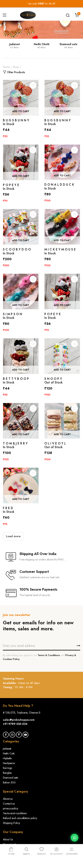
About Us (8, 839)
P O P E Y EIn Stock (11, 187)
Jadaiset (14, 44)
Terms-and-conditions (15, 813)
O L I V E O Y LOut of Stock (55, 445)
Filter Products (16, 72)
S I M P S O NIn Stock (12, 316)
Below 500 (9, 782)
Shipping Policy (11, 823)
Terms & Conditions (49, 655)
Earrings (7, 768)
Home (6, 67)
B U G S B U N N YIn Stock (16, 122)
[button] (33, 85)
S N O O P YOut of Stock (53, 381)
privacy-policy (10, 808)
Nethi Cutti (8, 753)
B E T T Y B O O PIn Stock (16, 381)
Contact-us (9, 804)
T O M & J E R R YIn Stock (15, 445)
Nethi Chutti (41, 44)
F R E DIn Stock (8, 510)
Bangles (7, 773)
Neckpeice (9, 763)
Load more (13, 536)
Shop (16, 67)
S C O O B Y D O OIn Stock (17, 251)
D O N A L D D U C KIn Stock (59, 186)
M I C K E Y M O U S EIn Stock (60, 251)
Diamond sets (68, 44)
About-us (8, 799)
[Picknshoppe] (28, 15)
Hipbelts (7, 758)
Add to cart (20, 111)
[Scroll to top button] (77, 838)
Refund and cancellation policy (20, 818)
